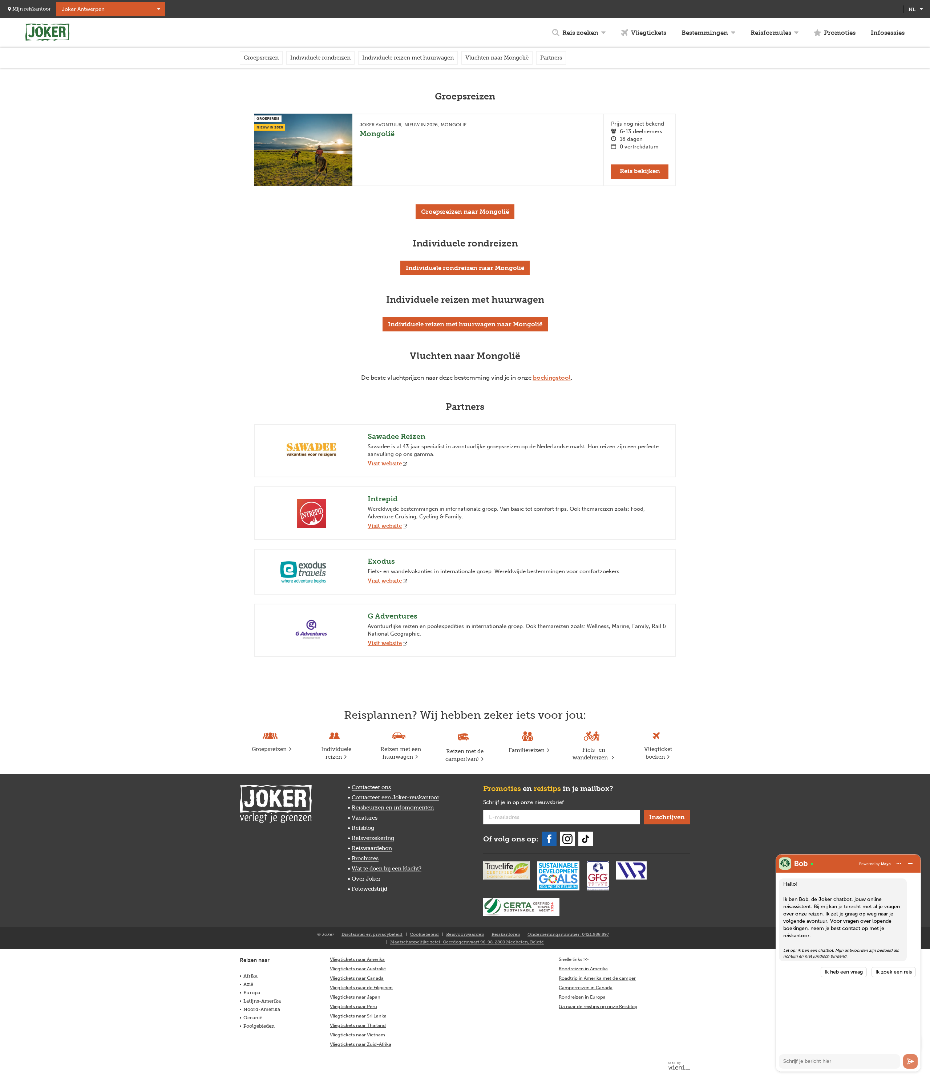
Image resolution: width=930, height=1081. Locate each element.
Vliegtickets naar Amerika (357, 959)
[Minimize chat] (910, 863)
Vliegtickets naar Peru (353, 1006)
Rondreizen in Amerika (583, 968)
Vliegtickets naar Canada (357, 978)
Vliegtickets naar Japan (355, 997)
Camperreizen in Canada (585, 987)
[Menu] (899, 863)
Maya (886, 863)
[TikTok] (585, 839)
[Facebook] (549, 839)
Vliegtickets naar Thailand (358, 1025)
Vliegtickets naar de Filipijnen (361, 987)
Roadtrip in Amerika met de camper (597, 978)
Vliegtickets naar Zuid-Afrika (360, 1044)
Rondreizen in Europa (582, 997)
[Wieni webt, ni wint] (679, 1066)
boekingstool (552, 377)
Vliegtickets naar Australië (358, 968)
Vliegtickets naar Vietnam (357, 1034)
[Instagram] (567, 839)
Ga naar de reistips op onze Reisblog (598, 1006)
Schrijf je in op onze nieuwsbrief (535, 802)
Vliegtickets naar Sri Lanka (358, 1016)
